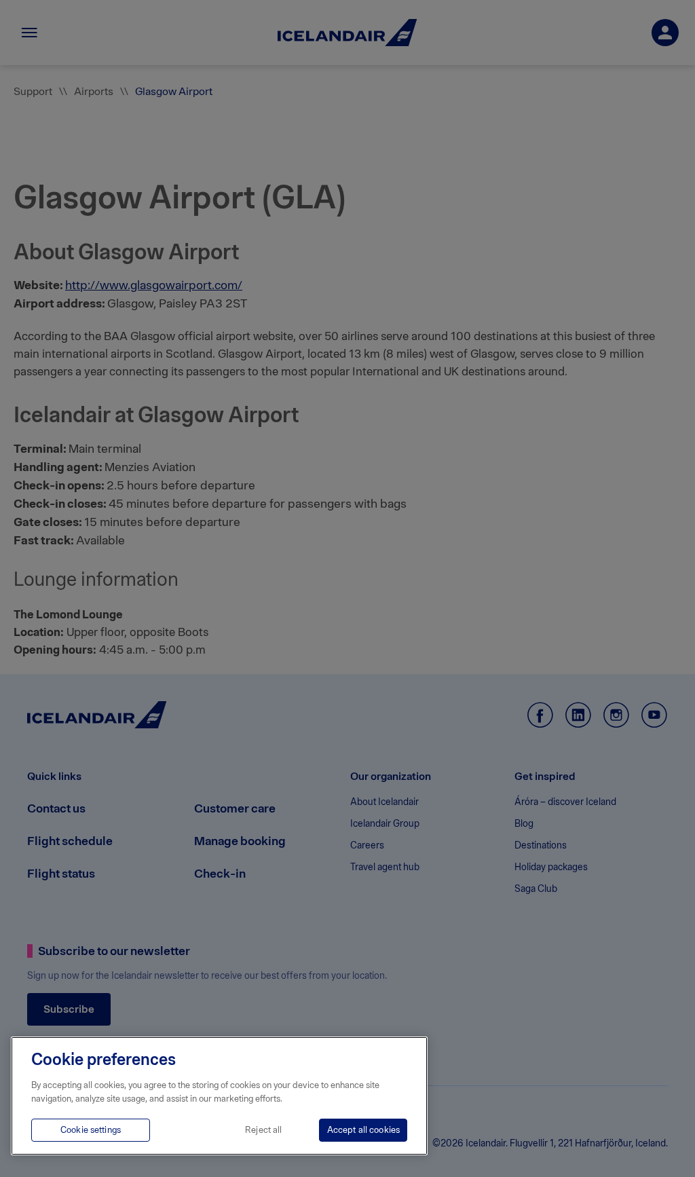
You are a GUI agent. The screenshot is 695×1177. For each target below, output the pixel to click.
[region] (219, 1095)
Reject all (263, 1130)
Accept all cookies (363, 1130)
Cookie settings (90, 1130)
